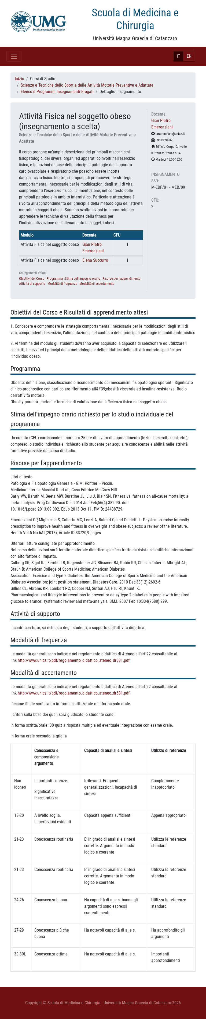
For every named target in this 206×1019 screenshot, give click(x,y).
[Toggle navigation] (13, 56)
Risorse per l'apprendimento (121, 278)
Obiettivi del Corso (32, 278)
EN (189, 56)
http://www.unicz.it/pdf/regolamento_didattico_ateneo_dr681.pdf (74, 660)
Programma (55, 278)
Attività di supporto (32, 284)
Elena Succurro (95, 260)
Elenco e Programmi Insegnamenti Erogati (57, 91)
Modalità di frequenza (62, 284)
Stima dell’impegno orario (82, 278)
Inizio (19, 78)
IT (178, 56)
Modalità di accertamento (97, 284)
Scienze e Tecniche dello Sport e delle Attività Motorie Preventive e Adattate (87, 85)
